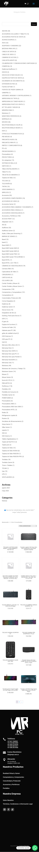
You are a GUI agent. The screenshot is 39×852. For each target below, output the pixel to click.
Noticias (4, 501)
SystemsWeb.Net (24, 846)
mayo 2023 (5, 491)
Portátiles (6, 788)
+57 (8, 743)
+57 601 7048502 (12, 741)
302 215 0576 (14, 744)
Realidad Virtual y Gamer (11, 773)
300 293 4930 (14, 747)
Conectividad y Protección (12, 781)
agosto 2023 (6, 488)
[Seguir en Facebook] (8, 809)
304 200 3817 (14, 746)
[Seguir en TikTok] (12, 809)
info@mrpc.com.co (13, 754)
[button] (35, 848)
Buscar (34, 24)
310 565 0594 (14, 743)
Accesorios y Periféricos (11, 784)
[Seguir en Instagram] (4, 809)
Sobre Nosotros (8, 800)
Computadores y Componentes (13, 777)
